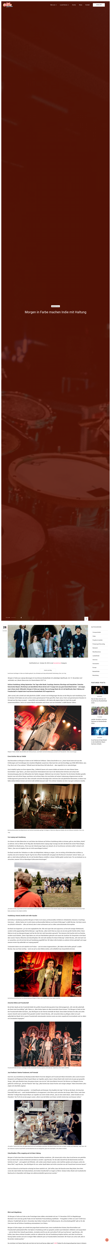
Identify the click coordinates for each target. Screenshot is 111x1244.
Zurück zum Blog (48, 670)
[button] (53, 5)
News (80, 5)
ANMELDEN (99, 4)
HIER (55, 1243)
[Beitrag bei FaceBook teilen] (17, 617)
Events (74, 5)
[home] (8, 5)
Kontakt (87, 5)
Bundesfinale (55, 306)
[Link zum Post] (99, 690)
